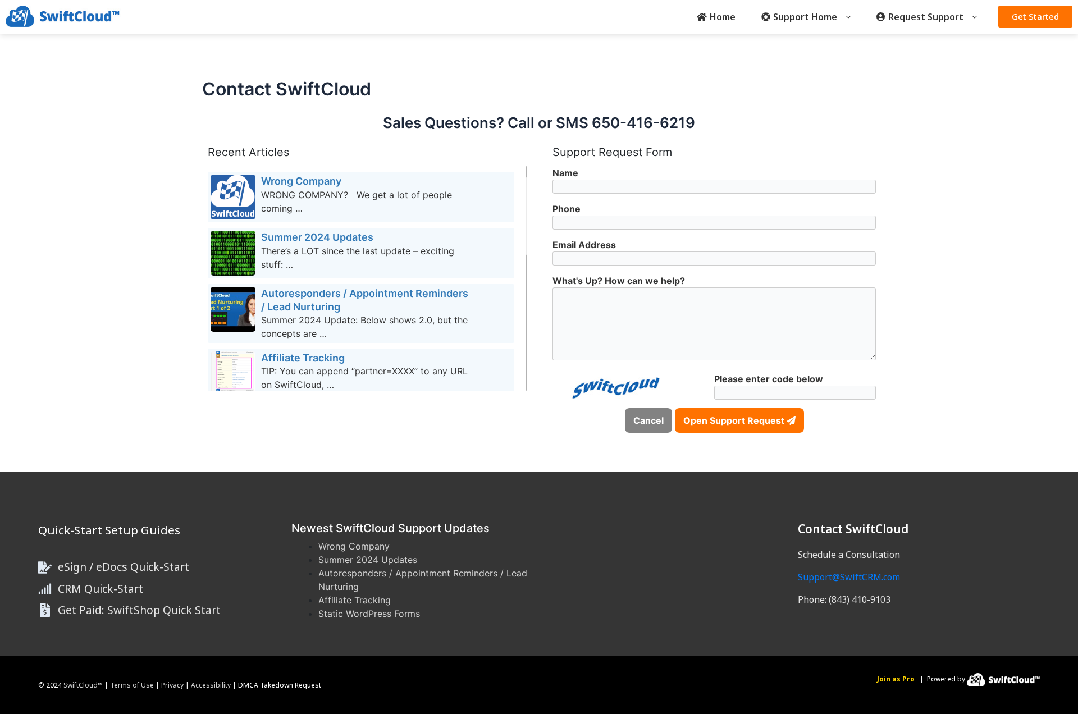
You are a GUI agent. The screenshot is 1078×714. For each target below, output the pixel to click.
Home (723, 17)
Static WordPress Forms (369, 613)
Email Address (584, 244)
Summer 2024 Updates (367, 559)
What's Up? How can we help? (618, 280)
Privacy (172, 685)
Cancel (648, 420)
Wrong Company (354, 546)
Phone (566, 208)
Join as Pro (896, 679)
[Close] (1068, 701)
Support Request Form (612, 152)
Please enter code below (768, 379)
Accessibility (211, 685)
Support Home (805, 17)
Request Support (925, 17)
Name (565, 172)
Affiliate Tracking (354, 600)
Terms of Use (132, 685)
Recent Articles (248, 152)
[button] (806, 17)
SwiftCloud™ (83, 685)
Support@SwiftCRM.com (849, 577)
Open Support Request (735, 420)
